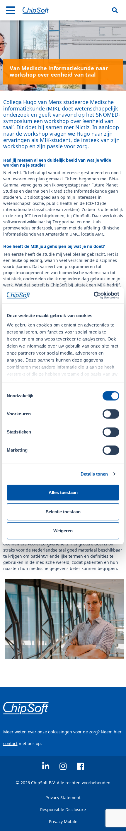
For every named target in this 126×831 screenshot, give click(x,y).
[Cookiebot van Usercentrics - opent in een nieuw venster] (93, 295)
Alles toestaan (63, 492)
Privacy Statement (63, 797)
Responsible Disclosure (63, 809)
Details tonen (94, 473)
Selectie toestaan (63, 511)
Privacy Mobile (63, 821)
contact (10, 743)
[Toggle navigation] (10, 10)
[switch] (111, 414)
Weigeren (63, 530)
